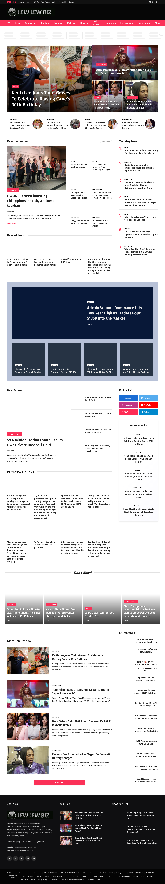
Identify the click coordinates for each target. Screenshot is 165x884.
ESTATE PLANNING (136, 873)
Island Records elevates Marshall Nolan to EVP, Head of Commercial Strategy (146, 755)
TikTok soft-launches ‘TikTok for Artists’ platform (44, 545)
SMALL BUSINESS (50, 873)
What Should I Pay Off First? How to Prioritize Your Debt (140, 218)
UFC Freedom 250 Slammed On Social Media (101, 223)
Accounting (31, 23)
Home (17, 23)
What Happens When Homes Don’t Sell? (98, 398)
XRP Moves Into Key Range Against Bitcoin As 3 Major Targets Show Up (141, 235)
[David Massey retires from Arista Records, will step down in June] (125, 782)
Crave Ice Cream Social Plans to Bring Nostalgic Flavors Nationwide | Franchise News (139, 185)
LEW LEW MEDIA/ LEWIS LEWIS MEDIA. (146, 650)
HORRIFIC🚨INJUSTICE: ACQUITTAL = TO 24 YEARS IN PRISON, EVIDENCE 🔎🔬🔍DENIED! (146, 663)
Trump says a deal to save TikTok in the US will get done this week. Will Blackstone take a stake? (99, 501)
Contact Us (24, 880)
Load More (58, 782)
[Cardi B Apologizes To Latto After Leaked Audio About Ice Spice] (118, 815)
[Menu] (9, 23)
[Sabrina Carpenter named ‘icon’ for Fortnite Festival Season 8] (125, 731)
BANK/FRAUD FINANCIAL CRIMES (73, 873)
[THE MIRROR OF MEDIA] (31, 12)
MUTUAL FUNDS (59, 876)
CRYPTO (127, 228)
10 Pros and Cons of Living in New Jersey (98, 414)
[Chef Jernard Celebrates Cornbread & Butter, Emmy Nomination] (150, 124)
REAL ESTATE (14, 434)
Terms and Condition (76, 880)
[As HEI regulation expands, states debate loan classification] (77, 450)
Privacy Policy (124, 876)
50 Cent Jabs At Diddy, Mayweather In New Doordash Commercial (141, 829)
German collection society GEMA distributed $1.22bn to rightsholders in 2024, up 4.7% (146, 691)
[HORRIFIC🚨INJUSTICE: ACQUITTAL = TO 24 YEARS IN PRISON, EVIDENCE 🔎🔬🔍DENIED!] (125, 664)
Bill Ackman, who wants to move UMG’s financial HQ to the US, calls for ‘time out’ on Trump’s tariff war (146, 717)
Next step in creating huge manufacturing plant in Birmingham (17, 262)
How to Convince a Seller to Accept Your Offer (98, 431)
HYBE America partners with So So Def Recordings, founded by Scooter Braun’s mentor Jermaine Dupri (146, 742)
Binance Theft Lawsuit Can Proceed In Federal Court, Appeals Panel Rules (27, 371)
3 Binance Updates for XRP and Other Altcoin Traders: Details (135, 371)
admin (11, 211)
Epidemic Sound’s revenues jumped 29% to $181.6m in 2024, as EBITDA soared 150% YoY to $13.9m (72, 501)
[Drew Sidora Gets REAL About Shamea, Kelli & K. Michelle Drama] (108, 96)
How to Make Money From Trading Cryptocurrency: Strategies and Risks (61, 612)
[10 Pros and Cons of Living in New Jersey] (77, 418)
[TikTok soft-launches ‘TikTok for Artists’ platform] (46, 531)
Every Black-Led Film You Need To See (99, 614)
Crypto (84, 23)
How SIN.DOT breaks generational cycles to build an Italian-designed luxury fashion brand (146, 641)
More (157, 23)
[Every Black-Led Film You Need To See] (102, 601)
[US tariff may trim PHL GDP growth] (73, 248)
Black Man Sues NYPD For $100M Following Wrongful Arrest (101, 167)
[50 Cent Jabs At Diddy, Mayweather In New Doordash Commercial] (118, 829)
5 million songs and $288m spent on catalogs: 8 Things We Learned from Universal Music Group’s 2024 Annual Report (18, 502)
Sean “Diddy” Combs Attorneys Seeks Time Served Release (102, 195)
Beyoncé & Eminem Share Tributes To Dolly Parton (96, 125)
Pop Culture (101, 65)
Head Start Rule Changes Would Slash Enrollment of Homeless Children (138, 512)
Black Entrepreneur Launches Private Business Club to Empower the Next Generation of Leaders (139, 611)
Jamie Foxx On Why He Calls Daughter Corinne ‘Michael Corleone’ (58, 125)
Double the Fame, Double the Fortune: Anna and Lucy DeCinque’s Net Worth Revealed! (141, 203)
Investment (145, 23)
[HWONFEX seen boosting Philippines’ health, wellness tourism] (36, 168)
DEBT (126, 147)
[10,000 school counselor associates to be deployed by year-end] (37, 124)
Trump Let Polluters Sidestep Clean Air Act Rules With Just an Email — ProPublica (24, 612)
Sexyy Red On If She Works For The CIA (80, 222)
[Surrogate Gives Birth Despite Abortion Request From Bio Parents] (80, 180)
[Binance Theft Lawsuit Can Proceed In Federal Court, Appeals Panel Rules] (28, 354)
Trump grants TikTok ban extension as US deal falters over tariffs (146, 768)
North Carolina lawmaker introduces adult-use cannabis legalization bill (139, 168)
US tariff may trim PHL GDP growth (72, 260)
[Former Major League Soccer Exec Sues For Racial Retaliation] (118, 843)
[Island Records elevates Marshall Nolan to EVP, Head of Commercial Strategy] (125, 756)
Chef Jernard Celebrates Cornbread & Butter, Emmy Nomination (133, 125)
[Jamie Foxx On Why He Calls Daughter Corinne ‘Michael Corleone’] (75, 124)
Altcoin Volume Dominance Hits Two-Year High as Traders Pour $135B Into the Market (114, 313)
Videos (99, 880)
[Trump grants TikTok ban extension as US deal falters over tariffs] (125, 769)
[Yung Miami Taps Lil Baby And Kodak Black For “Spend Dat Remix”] (125, 62)
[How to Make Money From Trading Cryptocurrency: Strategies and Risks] (63, 601)
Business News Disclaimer (143, 876)
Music (47, 876)
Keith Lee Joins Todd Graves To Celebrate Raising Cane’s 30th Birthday (41, 99)
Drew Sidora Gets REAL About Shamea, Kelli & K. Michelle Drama (107, 104)
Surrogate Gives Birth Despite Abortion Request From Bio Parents (79, 195)
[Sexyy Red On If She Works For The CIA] (80, 208)
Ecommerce (109, 23)
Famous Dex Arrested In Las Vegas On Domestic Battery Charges (139, 104)
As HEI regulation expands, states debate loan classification (97, 448)
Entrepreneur (127, 23)
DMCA (64, 880)
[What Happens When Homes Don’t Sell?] (77, 401)
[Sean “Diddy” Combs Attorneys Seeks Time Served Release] (102, 180)
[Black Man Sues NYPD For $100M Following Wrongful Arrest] (102, 152)
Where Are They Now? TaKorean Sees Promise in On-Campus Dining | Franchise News (139, 252)
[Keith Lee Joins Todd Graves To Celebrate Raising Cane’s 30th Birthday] (49, 78)
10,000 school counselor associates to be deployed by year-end (20, 125)
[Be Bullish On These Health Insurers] (80, 152)
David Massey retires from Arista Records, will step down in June (146, 780)
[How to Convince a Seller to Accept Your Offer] (77, 434)
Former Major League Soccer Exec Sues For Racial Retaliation (142, 841)
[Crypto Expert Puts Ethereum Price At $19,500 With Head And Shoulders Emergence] (64, 354)
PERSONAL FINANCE (97, 876)
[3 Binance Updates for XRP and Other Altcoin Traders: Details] (136, 354)
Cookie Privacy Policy (39, 880)
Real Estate (95, 23)
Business (58, 23)
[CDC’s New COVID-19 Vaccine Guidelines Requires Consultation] (46, 248)
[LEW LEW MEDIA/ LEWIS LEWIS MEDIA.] (125, 652)
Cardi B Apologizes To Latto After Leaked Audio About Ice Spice (140, 815)
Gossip (15, 86)
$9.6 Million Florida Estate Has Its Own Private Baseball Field (35, 442)
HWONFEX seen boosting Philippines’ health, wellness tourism (30, 201)
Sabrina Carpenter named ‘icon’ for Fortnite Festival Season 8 (146, 730)
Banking (45, 23)
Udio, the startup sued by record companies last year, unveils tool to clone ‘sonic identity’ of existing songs (72, 547)
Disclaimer (54, 880)
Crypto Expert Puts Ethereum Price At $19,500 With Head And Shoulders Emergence (63, 371)
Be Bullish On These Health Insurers (80, 165)
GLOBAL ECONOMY (35, 876)
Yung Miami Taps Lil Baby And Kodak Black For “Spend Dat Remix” (47, 2)
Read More (11, 223)
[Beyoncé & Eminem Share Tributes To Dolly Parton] (113, 124)
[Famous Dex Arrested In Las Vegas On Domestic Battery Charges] (141, 96)
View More (106, 141)
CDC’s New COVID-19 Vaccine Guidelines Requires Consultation (45, 262)
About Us (91, 880)
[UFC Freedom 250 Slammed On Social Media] (102, 208)
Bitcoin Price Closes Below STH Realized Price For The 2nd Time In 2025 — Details (100, 371)
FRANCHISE (128, 179)
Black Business (131, 601)
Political (71, 23)
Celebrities (92, 873)
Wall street (51, 605)
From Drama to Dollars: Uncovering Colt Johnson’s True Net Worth (141, 151)
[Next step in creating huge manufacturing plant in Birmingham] (19, 248)
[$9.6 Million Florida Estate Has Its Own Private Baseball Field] (36, 414)
